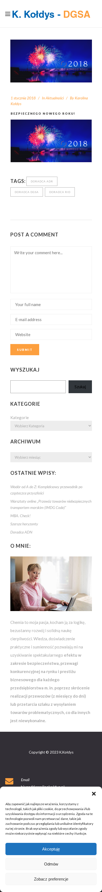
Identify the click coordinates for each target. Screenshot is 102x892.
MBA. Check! (20, 515)
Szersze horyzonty (24, 523)
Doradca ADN (21, 532)
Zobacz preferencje (51, 879)
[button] (94, 793)
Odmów (51, 864)
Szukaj (80, 386)
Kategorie (19, 417)
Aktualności (55, 98)
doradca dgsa (27, 192)
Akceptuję (51, 849)
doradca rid (59, 192)
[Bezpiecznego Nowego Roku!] (51, 61)
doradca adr (42, 181)
